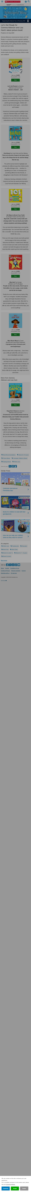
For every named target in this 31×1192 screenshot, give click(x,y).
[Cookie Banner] (15, 1184)
